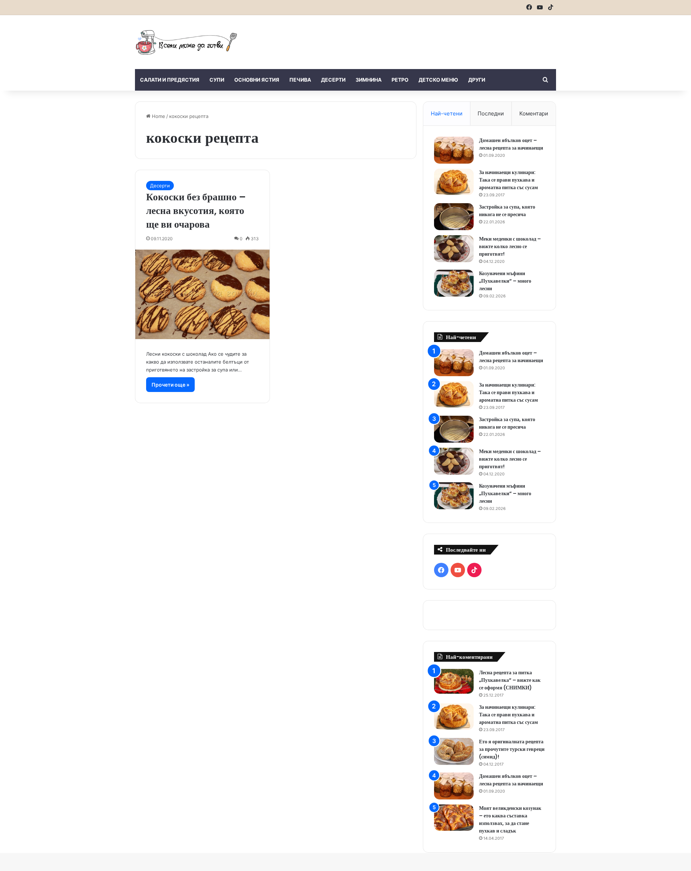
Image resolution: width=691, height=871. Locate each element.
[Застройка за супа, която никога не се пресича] (454, 216)
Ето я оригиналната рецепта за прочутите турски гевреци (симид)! (512, 749)
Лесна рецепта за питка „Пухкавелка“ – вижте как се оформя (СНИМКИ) (510, 680)
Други (476, 80)
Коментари (533, 113)
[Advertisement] (417, 38)
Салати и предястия (169, 80)
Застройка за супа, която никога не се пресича (507, 210)
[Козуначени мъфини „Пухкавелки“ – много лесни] (454, 283)
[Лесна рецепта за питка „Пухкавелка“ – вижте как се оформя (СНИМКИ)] (454, 681)
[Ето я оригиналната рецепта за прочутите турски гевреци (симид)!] (454, 751)
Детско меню (438, 80)
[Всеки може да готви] (186, 42)
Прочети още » (170, 385)
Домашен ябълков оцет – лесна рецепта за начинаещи (511, 144)
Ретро (400, 80)
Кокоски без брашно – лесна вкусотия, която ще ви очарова (196, 210)
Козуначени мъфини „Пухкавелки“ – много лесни (505, 281)
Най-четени (446, 113)
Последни (491, 113)
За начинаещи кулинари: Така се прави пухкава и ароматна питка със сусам (508, 180)
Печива (300, 80)
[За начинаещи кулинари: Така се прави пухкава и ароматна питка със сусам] (454, 182)
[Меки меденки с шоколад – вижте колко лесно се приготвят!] (454, 248)
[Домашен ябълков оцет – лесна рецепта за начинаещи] (454, 150)
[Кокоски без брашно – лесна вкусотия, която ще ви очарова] (202, 294)
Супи (216, 80)
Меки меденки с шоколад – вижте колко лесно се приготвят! (510, 246)
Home (157, 116)
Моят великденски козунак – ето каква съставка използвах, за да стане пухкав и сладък (510, 819)
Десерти (333, 80)
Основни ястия (256, 80)
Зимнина (368, 80)
